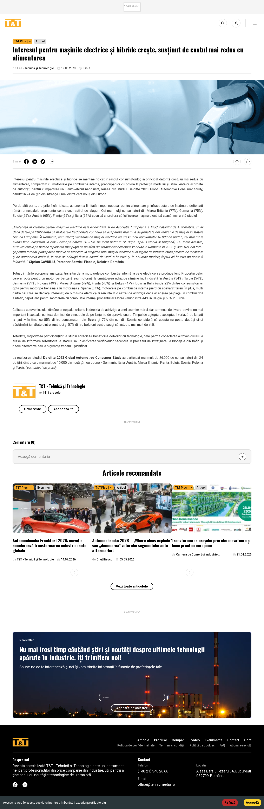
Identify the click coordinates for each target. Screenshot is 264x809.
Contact (233, 740)
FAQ (222, 745)
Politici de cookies (202, 745)
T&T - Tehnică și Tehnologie (62, 386)
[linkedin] (34, 161)
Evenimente (213, 740)
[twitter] (42, 161)
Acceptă (252, 802)
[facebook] (26, 161)
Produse (160, 740)
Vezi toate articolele (132, 586)
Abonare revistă (240, 745)
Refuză (230, 802)
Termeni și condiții (172, 745)
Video (195, 740)
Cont (247, 740)
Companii (179, 740)
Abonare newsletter (132, 708)
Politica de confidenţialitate (135, 745)
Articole (143, 740)
